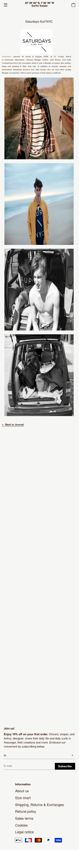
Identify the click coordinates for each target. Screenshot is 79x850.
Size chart (23, 797)
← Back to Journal (13, 424)
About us (22, 790)
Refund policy (25, 811)
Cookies (21, 825)
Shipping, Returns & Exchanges (39, 804)
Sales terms (24, 818)
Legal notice (24, 831)
